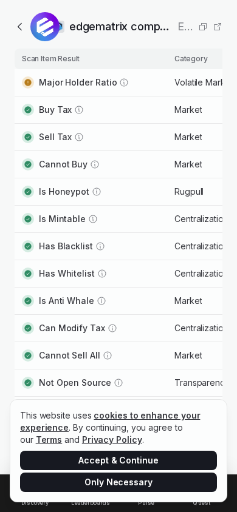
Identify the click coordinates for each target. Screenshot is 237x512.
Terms (49, 439)
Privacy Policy (112, 439)
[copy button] (203, 27)
